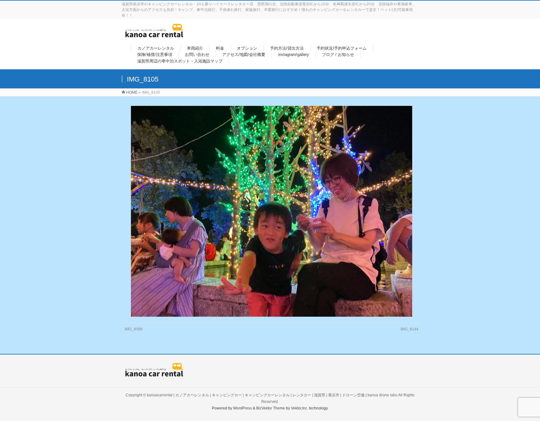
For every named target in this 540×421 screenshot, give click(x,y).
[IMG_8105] (272, 211)
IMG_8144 (409, 329)
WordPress (242, 408)
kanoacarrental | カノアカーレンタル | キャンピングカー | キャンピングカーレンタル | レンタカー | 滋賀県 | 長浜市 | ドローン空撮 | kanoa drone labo (272, 395)
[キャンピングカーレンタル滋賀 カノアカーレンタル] (154, 34)
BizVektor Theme (270, 408)
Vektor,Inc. (299, 408)
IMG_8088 (133, 329)
